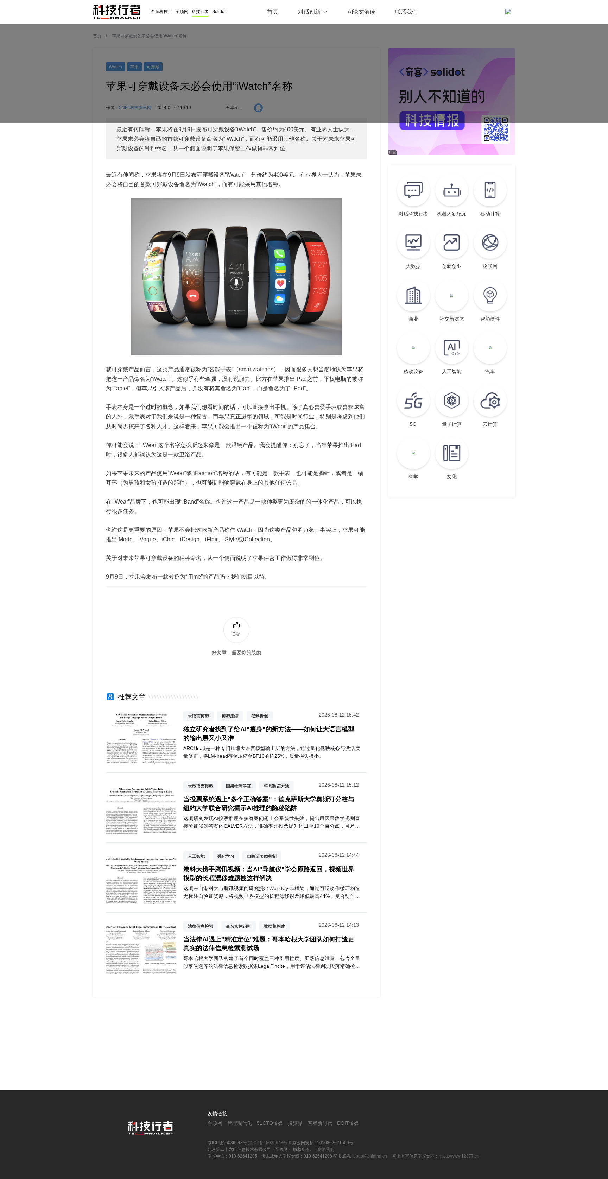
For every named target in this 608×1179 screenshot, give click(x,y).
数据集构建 (274, 926)
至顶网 (182, 11)
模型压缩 (230, 716)
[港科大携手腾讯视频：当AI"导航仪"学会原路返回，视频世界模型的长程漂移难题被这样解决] (141, 899)
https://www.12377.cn (459, 1156)
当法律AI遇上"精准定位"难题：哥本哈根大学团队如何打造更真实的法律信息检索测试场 (268, 944)
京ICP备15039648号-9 (269, 1142)
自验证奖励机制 (262, 856)
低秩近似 (259, 716)
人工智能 (196, 856)
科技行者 (200, 11)
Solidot (219, 11)
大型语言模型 (200, 786)
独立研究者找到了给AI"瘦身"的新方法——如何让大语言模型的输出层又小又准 (268, 734)
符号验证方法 (276, 786)
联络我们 (325, 1149)
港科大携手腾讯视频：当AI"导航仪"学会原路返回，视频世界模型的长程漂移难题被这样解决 (268, 874)
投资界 (295, 1123)
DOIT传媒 (348, 1123)
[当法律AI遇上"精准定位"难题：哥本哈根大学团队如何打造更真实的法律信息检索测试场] (141, 969)
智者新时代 (320, 1123)
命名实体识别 (238, 926)
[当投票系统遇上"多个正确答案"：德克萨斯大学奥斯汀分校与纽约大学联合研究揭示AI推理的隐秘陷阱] (141, 829)
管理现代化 (239, 1123)
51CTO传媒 (270, 1123)
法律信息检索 (200, 926)
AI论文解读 (361, 12)
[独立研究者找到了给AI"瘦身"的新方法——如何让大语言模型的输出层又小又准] (141, 759)
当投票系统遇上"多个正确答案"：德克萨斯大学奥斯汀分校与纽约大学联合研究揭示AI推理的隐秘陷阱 (268, 804)
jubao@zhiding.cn (370, 1156)
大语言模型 (198, 716)
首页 (272, 12)
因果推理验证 (238, 786)
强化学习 (225, 856)
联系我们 (406, 12)
